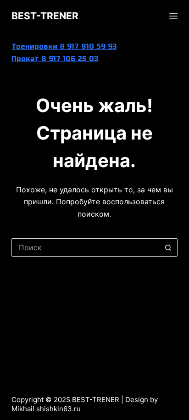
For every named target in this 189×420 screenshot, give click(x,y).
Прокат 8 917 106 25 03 (55, 59)
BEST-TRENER (44, 16)
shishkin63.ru (58, 408)
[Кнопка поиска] (168, 247)
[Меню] (173, 16)
